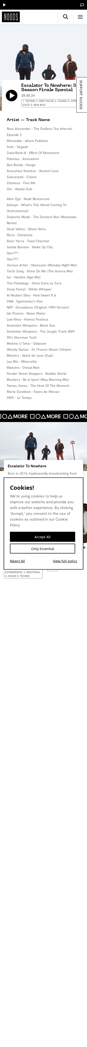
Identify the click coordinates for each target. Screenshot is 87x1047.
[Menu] (80, 16)
